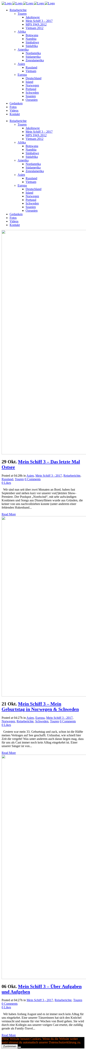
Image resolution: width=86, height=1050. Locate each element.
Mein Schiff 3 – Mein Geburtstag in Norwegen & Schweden (40, 706)
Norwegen (8, 721)
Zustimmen (9, 1046)
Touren (19, 479)
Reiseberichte (71, 475)
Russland (7, 479)
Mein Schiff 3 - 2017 (48, 475)
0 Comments (33, 479)
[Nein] (19, 1047)
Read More (9, 514)
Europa (40, 717)
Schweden (41, 721)
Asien (30, 475)
